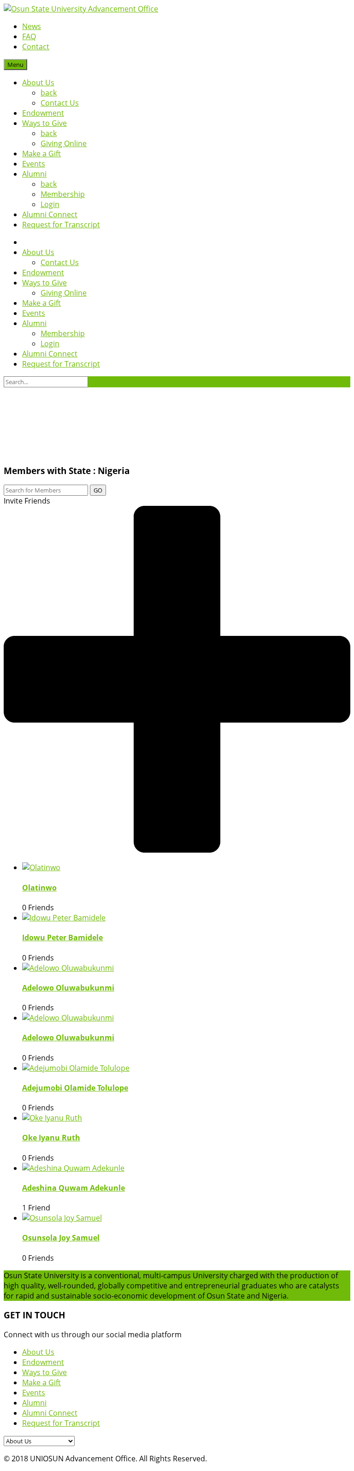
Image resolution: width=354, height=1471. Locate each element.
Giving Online (64, 143)
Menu (15, 64)
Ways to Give (44, 123)
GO (98, 490)
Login (50, 204)
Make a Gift (41, 153)
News (31, 26)
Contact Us (60, 103)
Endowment (43, 113)
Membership (63, 194)
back (49, 93)
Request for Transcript (61, 224)
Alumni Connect (49, 214)
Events (33, 164)
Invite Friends (27, 501)
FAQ (29, 36)
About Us (38, 82)
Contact (35, 47)
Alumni (34, 174)
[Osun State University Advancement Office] (81, 9)
